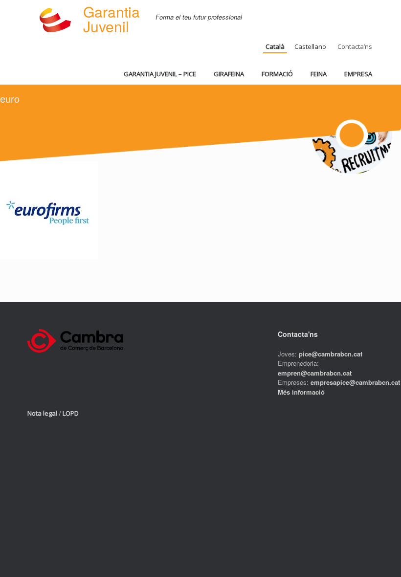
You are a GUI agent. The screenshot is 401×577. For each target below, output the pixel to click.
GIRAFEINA (229, 73)
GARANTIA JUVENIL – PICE (160, 73)
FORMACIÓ (277, 73)
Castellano (310, 46)
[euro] (49, 256)
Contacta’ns (354, 46)
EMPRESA (358, 73)
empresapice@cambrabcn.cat (355, 382)
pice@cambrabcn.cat (330, 353)
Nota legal (42, 413)
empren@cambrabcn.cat (315, 372)
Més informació (301, 392)
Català (275, 46)
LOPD (71, 413)
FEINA (319, 73)
